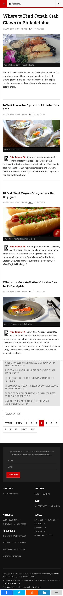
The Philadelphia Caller (14, 549)
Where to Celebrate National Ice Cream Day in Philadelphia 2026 (30, 364)
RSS (50, 535)
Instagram (39, 535)
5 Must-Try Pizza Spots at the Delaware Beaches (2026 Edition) (27, 402)
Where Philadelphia (12, 556)
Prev (19, 423)
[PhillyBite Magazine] (15, 3)
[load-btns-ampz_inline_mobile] (56, 592)
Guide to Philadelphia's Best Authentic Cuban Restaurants (30, 372)
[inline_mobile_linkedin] (44, 592)
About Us (55, 506)
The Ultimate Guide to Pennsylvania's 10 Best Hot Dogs (29, 379)
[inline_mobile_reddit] (32, 592)
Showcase (7, 524)
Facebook (38, 520)
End (33, 429)
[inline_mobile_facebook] (7, 592)
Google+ (38, 524)
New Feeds (21, 524)
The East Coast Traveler (14, 536)
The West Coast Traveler (14, 543)
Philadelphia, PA (17, 157)
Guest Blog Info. (10, 520)
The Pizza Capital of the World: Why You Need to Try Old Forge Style (30, 395)
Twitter (51, 520)
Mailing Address (10, 494)
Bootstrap (7, 580)
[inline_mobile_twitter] (19, 592)
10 (16, 429)
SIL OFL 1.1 (36, 587)
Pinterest (38, 528)
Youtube (38, 531)
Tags (36, 494)
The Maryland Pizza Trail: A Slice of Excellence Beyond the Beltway (31, 387)
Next (24, 429)
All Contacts (40, 506)
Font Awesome (9, 587)
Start (8, 423)
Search (46, 494)
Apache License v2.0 (11, 583)
